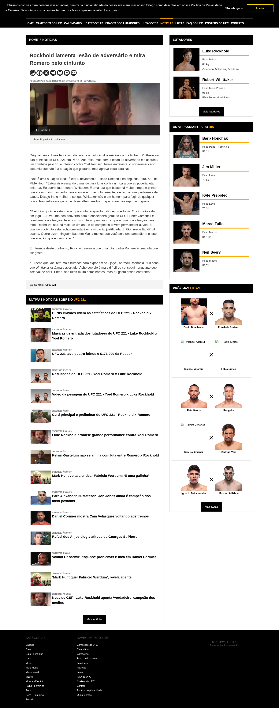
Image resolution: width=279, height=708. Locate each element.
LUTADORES (150, 23)
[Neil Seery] (186, 260)
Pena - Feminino (35, 695)
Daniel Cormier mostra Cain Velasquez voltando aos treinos (100, 516)
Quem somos (84, 695)
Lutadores (82, 663)
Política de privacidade (89, 690)
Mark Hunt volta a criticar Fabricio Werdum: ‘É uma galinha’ (100, 476)
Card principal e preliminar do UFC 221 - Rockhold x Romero (101, 415)
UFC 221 (50, 284)
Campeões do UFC (87, 644)
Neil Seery (211, 252)
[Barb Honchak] (186, 146)
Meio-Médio (32, 667)
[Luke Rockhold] (186, 59)
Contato (81, 685)
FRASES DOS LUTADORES (122, 23)
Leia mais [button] (110, 10)
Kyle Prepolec (214, 195)
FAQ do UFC (84, 676)
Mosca (29, 676)
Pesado (30, 699)
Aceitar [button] (260, 8)
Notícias (81, 667)
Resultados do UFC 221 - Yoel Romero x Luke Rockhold (97, 374)
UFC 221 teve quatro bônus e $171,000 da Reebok (92, 354)
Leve (28, 658)
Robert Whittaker (217, 80)
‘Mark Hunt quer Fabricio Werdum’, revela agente (92, 577)
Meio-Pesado (33, 672)
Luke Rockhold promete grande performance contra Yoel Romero (105, 435)
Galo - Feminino (34, 654)
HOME (30, 23)
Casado (30, 644)
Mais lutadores (211, 111)
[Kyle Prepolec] (186, 203)
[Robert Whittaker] (186, 88)
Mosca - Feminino (35, 681)
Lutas (80, 672)
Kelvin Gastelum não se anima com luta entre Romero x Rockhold (105, 455)
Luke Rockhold (215, 51)
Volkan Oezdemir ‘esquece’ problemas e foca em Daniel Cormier (104, 557)
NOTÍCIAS (166, 23)
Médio (29, 663)
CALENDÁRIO (73, 23)
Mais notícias (94, 619)
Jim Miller (211, 167)
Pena (28, 690)
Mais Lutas (211, 506)
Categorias (83, 654)
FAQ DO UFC (194, 23)
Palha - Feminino (35, 685)
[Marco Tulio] (186, 232)
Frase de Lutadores (87, 658)
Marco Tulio (213, 224)
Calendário (82, 649)
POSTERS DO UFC (217, 23)
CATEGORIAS (94, 23)
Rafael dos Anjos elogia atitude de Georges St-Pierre (94, 537)
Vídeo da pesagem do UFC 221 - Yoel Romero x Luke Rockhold (103, 394)
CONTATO (237, 23)
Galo (28, 649)
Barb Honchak (215, 138)
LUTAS (179, 23)
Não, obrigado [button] (234, 8)
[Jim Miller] (186, 175)
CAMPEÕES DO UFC (49, 23)
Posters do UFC (86, 681)
